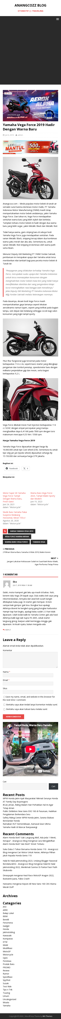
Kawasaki (7, 935)
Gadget (6, 926)
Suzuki (6, 983)
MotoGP (7, 951)
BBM (5, 916)
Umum (6, 996)
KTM (5, 942)
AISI (4, 906)
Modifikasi (7, 948)
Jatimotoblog (9, 932)
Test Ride (7, 986)
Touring (6, 993)
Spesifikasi (7, 977)
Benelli (6, 919)
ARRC (5, 910)
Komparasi (8, 938)
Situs (5, 688)
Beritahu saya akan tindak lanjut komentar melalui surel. (32, 704)
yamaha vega (39, 542)
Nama (6, 671)
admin (20, 135)
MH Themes (47, 1016)
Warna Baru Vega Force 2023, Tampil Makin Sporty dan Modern (42, 496)
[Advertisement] (30, 54)
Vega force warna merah (17, 536)
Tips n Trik (7, 989)
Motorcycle (8, 954)
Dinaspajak (8, 875)
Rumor (6, 973)
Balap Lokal (8, 913)
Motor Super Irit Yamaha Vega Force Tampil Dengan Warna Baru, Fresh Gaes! (14, 497)
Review (6, 970)
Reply (8, 629)
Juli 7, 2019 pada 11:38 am (22, 585)
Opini (5, 957)
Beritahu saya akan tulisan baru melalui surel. (27, 709)
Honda (6, 929)
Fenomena (8, 922)
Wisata (6, 1002)
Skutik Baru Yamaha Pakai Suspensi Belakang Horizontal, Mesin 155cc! (15, 515)
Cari (4, 781)
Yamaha (6, 1005)
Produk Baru (8, 964)
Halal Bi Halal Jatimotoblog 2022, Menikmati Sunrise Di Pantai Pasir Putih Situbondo (30, 867)
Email (5, 680)
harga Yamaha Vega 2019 (21, 531)
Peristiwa (7, 961)
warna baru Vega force (16, 542)
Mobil (5, 945)
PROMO (6, 967)
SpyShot (6, 980)
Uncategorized (9, 999)
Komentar (7, 650)
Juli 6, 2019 (9, 135)
